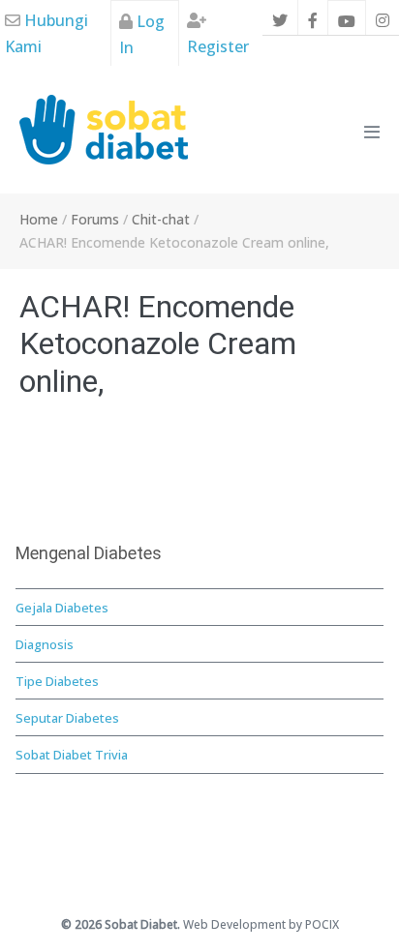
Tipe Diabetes (57, 681)
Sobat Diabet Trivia (71, 754)
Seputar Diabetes (67, 718)
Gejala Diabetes (61, 607)
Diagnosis (44, 644)
